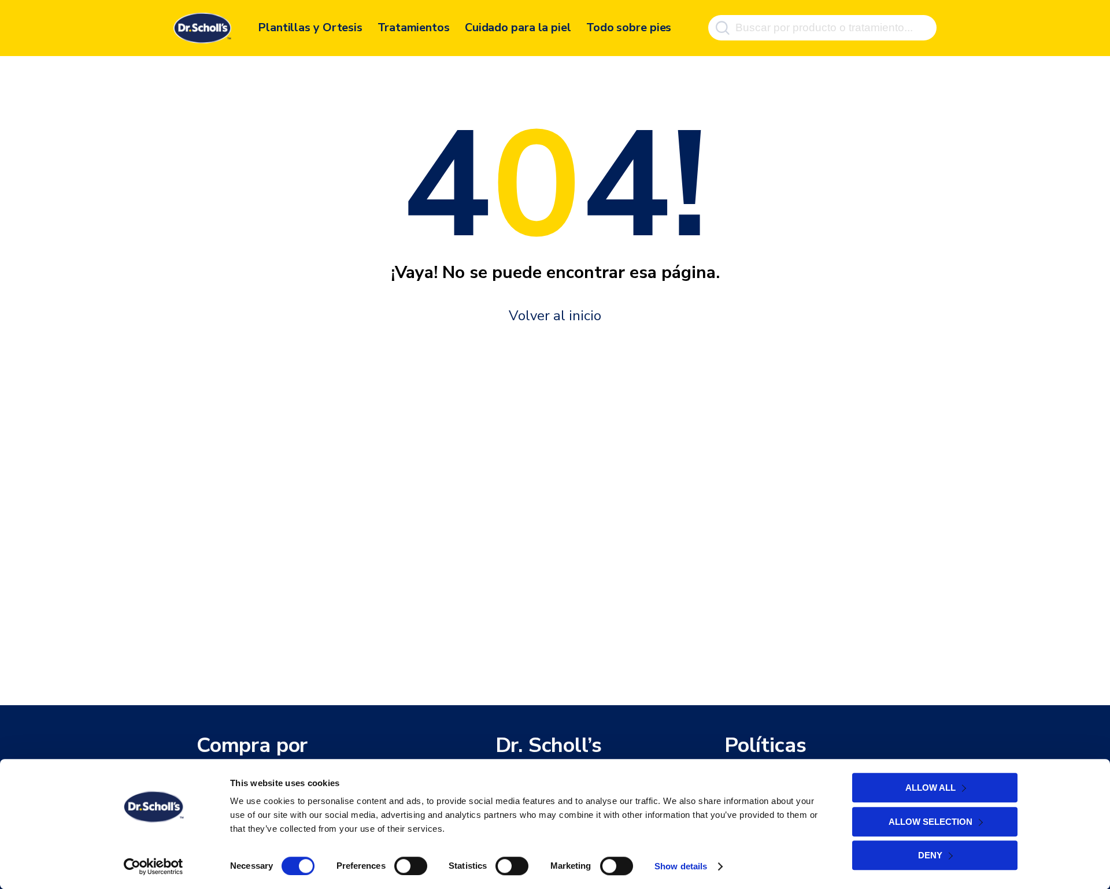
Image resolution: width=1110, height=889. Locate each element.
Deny (930, 855)
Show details (680, 866)
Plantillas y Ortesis (310, 27)
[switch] (410, 866)
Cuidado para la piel (518, 27)
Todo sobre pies (629, 27)
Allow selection (930, 822)
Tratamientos (414, 27)
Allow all (930, 787)
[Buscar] (722, 27)
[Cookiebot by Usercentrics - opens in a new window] (153, 866)
